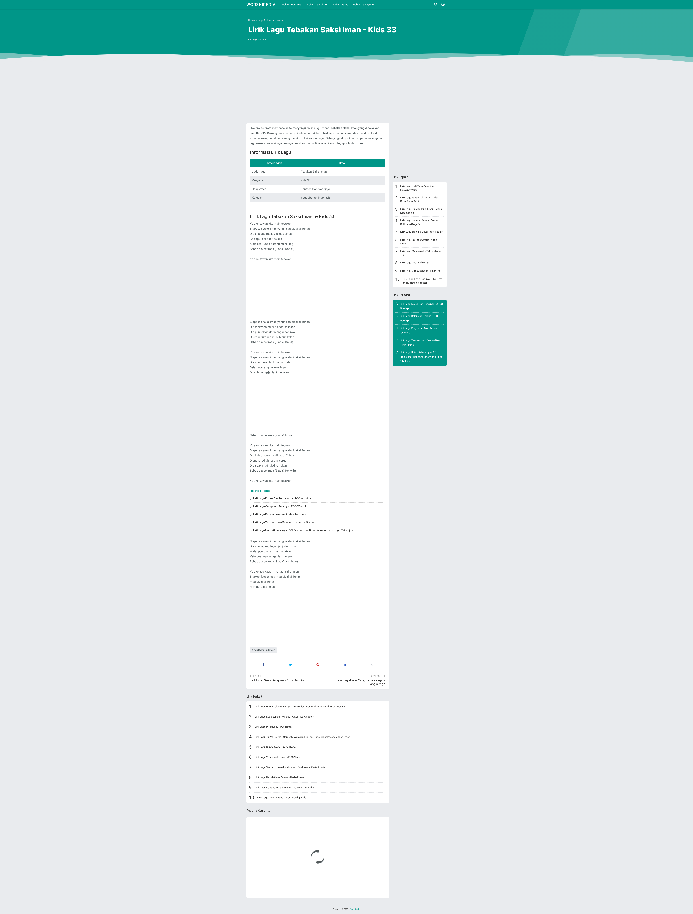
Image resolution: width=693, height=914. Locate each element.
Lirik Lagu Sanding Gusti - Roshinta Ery (422, 231)
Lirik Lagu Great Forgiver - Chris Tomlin (277, 680)
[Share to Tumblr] (371, 664)
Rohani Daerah (315, 4)
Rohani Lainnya (362, 4)
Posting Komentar (257, 39)
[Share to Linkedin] (344, 664)
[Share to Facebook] (263, 664)
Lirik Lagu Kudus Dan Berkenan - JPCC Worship (282, 498)
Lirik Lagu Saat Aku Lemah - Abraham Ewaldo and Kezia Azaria (290, 767)
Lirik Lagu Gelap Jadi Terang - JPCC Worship (280, 506)
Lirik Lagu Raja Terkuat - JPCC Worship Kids (281, 797)
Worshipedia (261, 4)
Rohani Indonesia (292, 4)
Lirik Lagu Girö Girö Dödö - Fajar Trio (420, 270)
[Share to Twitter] (290, 664)
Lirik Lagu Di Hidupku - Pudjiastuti (273, 726)
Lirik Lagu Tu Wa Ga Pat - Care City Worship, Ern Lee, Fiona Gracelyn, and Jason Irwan (302, 736)
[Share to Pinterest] (317, 664)
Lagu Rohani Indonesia (264, 650)
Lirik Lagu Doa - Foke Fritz (414, 262)
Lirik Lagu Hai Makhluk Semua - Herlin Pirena (279, 777)
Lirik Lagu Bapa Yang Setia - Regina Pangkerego (361, 682)
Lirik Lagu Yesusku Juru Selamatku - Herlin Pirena (283, 522)
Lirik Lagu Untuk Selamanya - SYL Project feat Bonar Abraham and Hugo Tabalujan (303, 530)
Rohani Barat (340, 4)
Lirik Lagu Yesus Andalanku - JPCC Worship (279, 757)
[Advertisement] (346, 92)
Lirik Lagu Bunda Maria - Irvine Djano (275, 747)
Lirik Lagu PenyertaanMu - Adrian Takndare (279, 514)
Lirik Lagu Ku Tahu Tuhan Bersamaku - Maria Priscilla (284, 787)
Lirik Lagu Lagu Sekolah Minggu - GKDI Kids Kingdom (284, 716)
